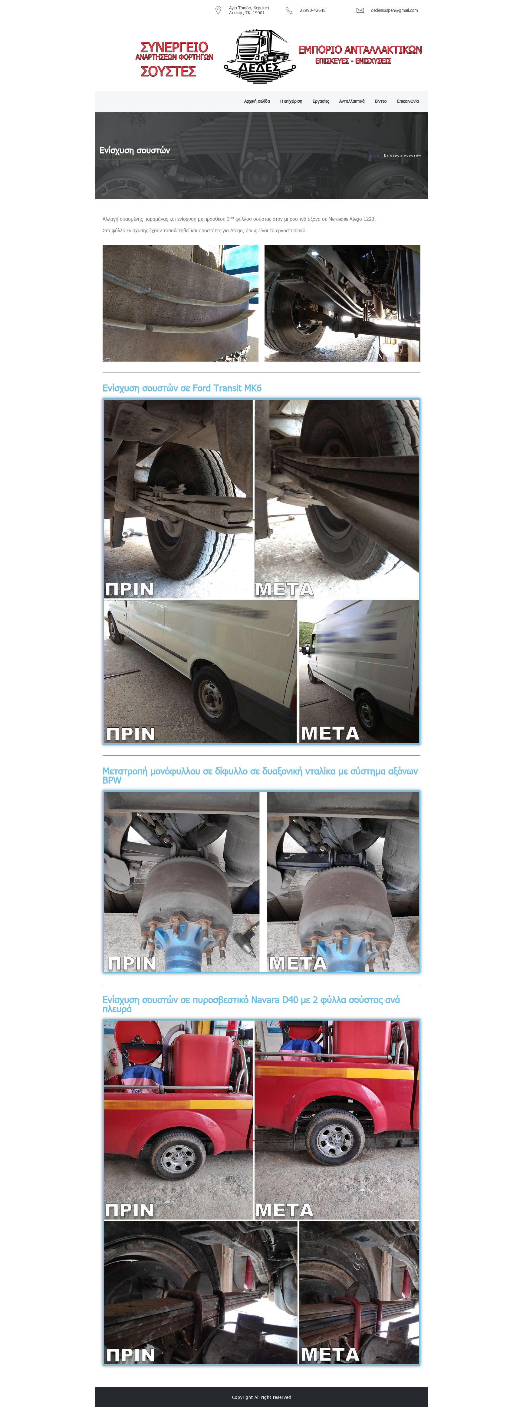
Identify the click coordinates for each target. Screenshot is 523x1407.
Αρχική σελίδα (257, 101)
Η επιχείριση (291, 101)
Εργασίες (321, 101)
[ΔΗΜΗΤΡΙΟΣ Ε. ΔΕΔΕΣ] (261, 56)
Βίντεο (381, 101)
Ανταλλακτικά (352, 101)
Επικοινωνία (408, 101)
